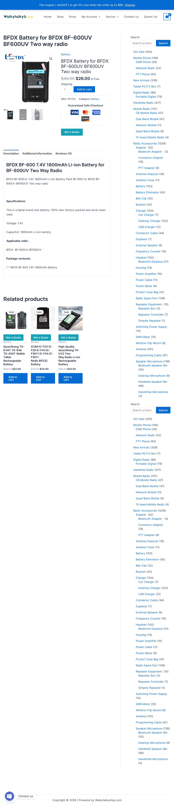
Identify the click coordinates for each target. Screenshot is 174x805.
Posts (72, 16)
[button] (98, 16)
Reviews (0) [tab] (64, 153)
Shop (60, 16)
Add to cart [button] (12, 378)
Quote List (150, 16)
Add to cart (84, 89)
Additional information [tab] (37, 153)
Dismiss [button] (130, 5)
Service (110, 16)
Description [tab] (11, 153)
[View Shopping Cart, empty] (167, 16)
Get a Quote (71, 132)
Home (47, 16)
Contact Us (131, 16)
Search (135, 37)
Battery (65, 54)
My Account (89, 16)
